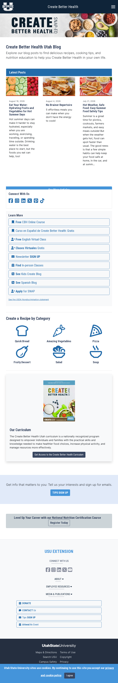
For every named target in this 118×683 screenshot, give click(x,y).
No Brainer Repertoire (59, 105)
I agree (69, 675)
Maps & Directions (46, 652)
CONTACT (29, 610)
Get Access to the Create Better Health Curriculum (59, 454)
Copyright (66, 656)
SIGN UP (28, 617)
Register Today (59, 522)
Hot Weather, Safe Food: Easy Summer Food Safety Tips (94, 108)
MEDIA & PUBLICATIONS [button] (58, 594)
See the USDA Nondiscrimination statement (28, 299)
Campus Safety (48, 661)
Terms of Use (67, 652)
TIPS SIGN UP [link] (60, 492)
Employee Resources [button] (58, 586)
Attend (30, 624)
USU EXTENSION (59, 551)
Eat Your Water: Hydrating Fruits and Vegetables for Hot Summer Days (21, 109)
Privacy (64, 661)
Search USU (50, 656)
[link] (59, 222)
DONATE (26, 603)
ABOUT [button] (58, 579)
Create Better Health (63, 7)
